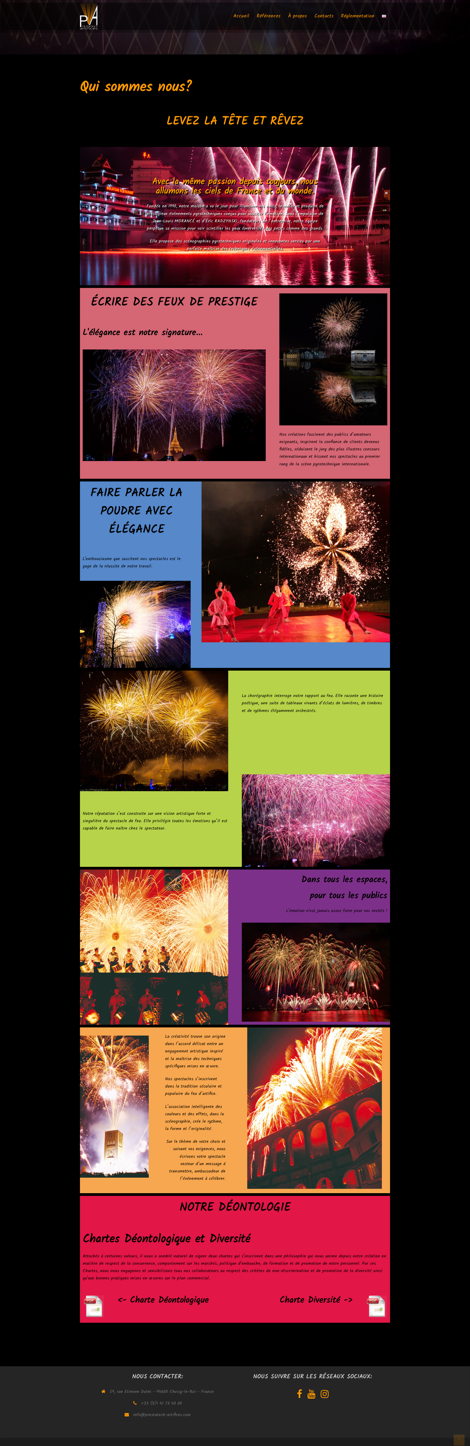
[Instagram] (325, 1396)
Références (268, 19)
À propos (297, 19)
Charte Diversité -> (316, 1300)
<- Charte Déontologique (163, 1300)
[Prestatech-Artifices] (88, 19)
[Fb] (299, 1396)
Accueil (241, 19)
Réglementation (357, 19)
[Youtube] (311, 1396)
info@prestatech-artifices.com (162, 1414)
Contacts (323, 19)
